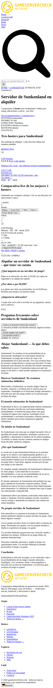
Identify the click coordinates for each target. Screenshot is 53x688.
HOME (4, 88)
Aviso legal (11, 670)
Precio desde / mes (10, 213)
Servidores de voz (14, 652)
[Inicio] (3, 85)
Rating (5, 210)
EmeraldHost (12, 639)
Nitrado (10, 637)
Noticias (10, 657)
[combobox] (13, 81)
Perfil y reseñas (18, 250)
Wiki (9, 660)
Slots (26, 210)
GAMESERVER (16, 88)
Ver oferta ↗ (6, 250)
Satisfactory (12, 609)
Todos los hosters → (15, 642)
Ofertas (10, 655)
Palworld (10, 614)
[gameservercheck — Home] (26, 12)
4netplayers (11, 634)
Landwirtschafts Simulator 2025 (20, 616)
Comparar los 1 (28, 115)
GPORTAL (12, 629)
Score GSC (16, 210)
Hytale (9, 611)
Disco (34, 210)
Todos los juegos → (15, 619)
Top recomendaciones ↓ (11, 115)
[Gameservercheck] (26, 581)
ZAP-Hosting (12, 632)
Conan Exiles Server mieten (18, 606)
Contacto (10, 675)
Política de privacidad (16, 673)
